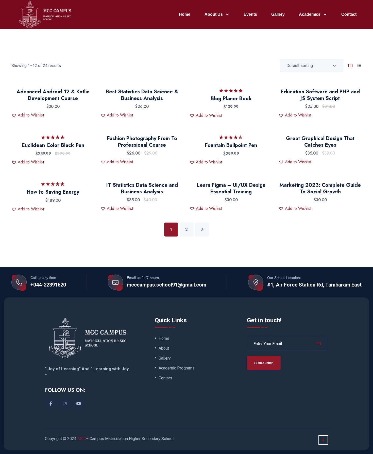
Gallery (278, 14)
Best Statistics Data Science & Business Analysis (142, 95)
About (164, 348)
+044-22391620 (48, 285)
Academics (309, 14)
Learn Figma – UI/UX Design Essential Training (231, 188)
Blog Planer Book (231, 98)
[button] (27, 115)
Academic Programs (177, 368)
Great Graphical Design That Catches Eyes (320, 142)
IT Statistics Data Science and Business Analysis (142, 188)
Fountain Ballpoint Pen (231, 145)
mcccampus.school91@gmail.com (166, 285)
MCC (81, 438)
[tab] (350, 65)
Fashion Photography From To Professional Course (142, 142)
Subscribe (263, 362)
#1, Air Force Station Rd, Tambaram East (314, 285)
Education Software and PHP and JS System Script (320, 95)
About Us (214, 14)
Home (184, 14)
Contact (349, 14)
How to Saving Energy (53, 192)
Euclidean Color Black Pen (53, 145)
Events (250, 14)
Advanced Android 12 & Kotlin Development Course (53, 95)
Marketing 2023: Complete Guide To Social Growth (320, 188)
